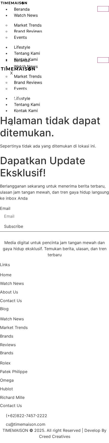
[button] (4, 20)
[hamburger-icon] (103, 9)
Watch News (26, 15)
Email (5, 208)
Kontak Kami (26, 110)
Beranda (22, 9)
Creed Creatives (54, 436)
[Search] (100, 41)
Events (20, 88)
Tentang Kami (27, 53)
